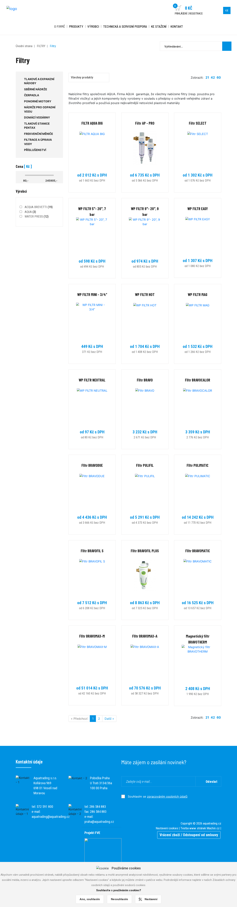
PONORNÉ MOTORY (37, 101)
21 (207, 77)
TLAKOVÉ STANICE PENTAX (37, 126)
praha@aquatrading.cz (99, 822)
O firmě (59, 26)
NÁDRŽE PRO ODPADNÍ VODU (39, 109)
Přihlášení (181, 13)
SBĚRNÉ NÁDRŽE (35, 89)
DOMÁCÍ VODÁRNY (37, 117)
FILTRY (41, 46)
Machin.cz (213, 828)
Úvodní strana (24, 46)
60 (219, 77)
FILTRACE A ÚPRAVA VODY (38, 142)
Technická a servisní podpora (125, 26)
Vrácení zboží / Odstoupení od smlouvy (189, 835)
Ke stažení (158, 26)
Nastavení (151, 899)
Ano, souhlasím (90, 899)
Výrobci (93, 26)
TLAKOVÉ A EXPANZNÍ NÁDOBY (39, 81)
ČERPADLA (31, 95)
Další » (109, 718)
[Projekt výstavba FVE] (102, 851)
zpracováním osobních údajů (167, 796)
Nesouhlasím (119, 899)
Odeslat (212, 781)
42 (213, 77)
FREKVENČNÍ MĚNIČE (38, 134)
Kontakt (177, 26)
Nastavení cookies (167, 828)
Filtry (53, 46)
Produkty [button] (76, 26)
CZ (226, 10)
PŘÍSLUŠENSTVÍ (35, 150)
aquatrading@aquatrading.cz (51, 817)
